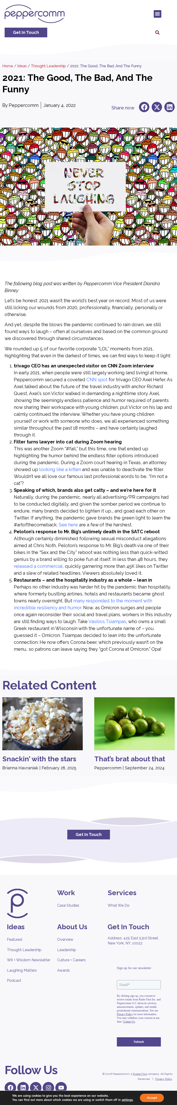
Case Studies (68, 905)
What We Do (119, 905)
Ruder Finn (140, 1074)
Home (7, 66)
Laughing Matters (22, 970)
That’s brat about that (129, 759)
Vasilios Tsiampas (107, 621)
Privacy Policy (163, 1079)
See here (68, 525)
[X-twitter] (35, 1087)
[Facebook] (10, 1087)
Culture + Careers (71, 960)
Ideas (22, 66)
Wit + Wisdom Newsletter (28, 960)
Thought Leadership (48, 66)
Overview (65, 939)
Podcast (14, 980)
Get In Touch (128, 927)
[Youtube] (61, 1087)
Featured (14, 939)
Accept (152, 1098)
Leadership (66, 950)
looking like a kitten (60, 469)
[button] (157, 14)
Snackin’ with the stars (39, 759)
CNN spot (96, 379)
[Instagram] (48, 1087)
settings (127, 1100)
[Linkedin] (23, 1087)
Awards (63, 970)
